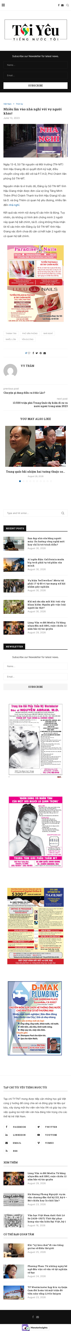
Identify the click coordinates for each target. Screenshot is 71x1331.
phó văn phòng (30, 333)
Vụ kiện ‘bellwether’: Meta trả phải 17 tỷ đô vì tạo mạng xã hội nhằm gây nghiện (46, 583)
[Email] (62, 5)
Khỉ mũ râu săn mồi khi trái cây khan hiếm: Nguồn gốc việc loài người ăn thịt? (47, 604)
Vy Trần (27, 366)
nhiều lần (11, 339)
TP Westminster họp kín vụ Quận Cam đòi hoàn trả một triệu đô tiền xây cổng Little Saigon (47, 1290)
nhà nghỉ (14, 205)
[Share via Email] (44, 353)
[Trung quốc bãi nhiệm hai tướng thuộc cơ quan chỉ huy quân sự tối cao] (35, 446)
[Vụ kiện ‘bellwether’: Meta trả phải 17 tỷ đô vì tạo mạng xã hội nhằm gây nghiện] (13, 586)
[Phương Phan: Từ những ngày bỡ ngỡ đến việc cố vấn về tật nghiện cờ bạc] (13, 1271)
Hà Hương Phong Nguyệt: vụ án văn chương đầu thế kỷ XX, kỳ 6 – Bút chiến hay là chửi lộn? (47, 1197)
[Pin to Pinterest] (41, 353)
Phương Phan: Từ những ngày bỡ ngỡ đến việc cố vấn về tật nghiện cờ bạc (47, 1269)
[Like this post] (29, 353)
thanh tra (11, 333)
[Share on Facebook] (33, 353)
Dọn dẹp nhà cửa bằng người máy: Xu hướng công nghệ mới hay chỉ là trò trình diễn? (46, 541)
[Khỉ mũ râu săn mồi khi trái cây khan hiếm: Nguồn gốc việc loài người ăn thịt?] (13, 607)
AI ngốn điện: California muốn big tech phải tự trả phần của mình (46, 562)
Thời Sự (19, 104)
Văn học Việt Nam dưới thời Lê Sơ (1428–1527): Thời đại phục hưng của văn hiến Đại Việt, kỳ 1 (47, 1218)
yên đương (27, 339)
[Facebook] (58, 5)
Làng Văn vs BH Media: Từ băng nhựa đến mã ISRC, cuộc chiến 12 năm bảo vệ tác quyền (47, 625)
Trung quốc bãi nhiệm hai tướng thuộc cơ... (35, 471)
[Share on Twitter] (37, 353)
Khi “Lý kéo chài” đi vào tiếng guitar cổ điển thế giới (46, 1246)
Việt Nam (7, 104)
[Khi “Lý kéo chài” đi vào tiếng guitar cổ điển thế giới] (13, 1250)
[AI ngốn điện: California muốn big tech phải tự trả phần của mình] (13, 565)
